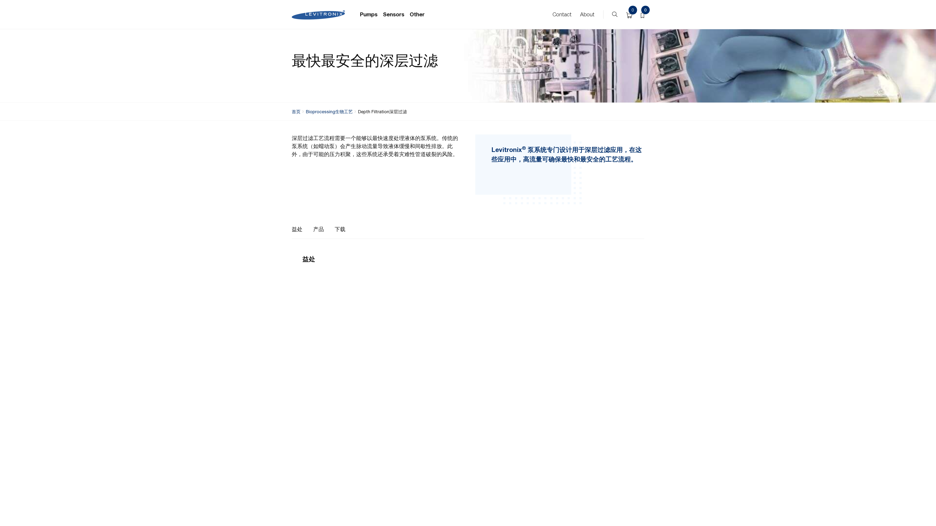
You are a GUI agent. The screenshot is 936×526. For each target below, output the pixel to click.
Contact (562, 14)
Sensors (393, 14)
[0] (642, 14)
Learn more (317, 351)
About (587, 14)
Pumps (369, 14)
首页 (296, 111)
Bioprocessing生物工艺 (329, 111)
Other (417, 14)
